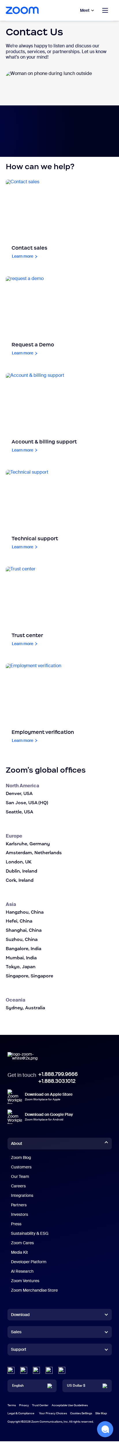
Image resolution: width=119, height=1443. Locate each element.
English (18, 1385)
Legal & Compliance (21, 1413)
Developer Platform (29, 1261)
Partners (19, 1204)
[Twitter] (23, 1370)
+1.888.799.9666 (58, 1074)
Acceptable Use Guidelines (70, 1405)
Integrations (22, 1195)
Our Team (20, 1176)
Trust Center (40, 1405)
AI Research (22, 1271)
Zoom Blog (21, 1157)
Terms (12, 1405)
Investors (19, 1214)
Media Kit (19, 1252)
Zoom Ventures (25, 1280)
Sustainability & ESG (30, 1233)
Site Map (101, 1413)
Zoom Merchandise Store (34, 1290)
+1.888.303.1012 (56, 1081)
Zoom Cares (22, 1242)
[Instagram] (61, 1370)
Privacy (24, 1405)
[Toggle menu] (105, 10)
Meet (85, 10)
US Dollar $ (76, 1385)
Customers (21, 1167)
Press (16, 1223)
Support (18, 1350)
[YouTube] (36, 1370)
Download (20, 1314)
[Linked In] (11, 1370)
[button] (105, 1429)
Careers (18, 1186)
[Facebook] (49, 1370)
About (16, 1143)
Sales (16, 1331)
